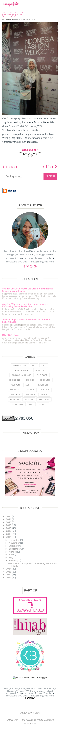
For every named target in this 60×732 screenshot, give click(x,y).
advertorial (22, 370)
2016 (9, 534)
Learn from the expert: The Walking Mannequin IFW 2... (32, 564)
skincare (44, 399)
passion (18, 14)
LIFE (44, 365)
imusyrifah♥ (11, 3)
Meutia (40, 719)
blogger (42, 375)
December (14, 539)
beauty (40, 370)
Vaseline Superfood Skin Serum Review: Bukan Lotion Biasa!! (26, 320)
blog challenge (21, 375)
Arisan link (20, 365)
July (11, 554)
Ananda (50, 719)
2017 (9, 531)
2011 (9, 577)
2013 (9, 571)
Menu (55, 1)
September (15, 548)
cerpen (15, 385)
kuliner (14, 389)
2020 (9, 522)
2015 (9, 536)
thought (17, 404)
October (13, 545)
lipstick (44, 389)
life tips (29, 389)
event (29, 385)
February (13, 560)
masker (30, 394)
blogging (15, 380)
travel (43, 404)
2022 (9, 516)
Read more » (30, 149)
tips (31, 404)
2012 (9, 574)
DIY (34, 365)
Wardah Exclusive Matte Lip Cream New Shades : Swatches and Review (27, 289)
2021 (9, 519)
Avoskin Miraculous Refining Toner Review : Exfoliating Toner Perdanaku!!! (25, 305)
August (13, 551)
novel (44, 394)
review (29, 399)
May (11, 557)
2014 (9, 568)
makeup (15, 394)
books (30, 380)
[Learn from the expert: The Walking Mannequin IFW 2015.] (30, 68)
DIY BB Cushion (10, 335)
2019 (9, 525)
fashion (7, 14)
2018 (9, 528)
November (14, 542)
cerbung (45, 380)
